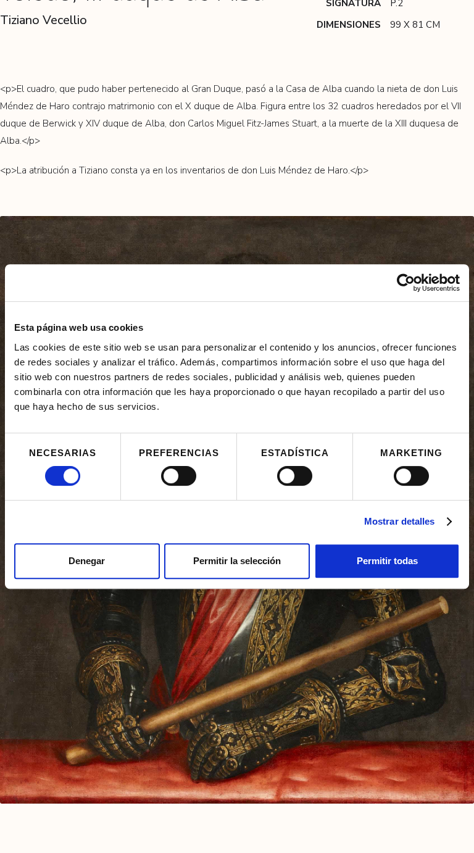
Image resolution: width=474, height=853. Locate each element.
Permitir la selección (237, 560)
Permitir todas (387, 560)
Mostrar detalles (399, 521)
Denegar (87, 560)
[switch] (178, 476)
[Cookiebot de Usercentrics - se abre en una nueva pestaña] (406, 282)
